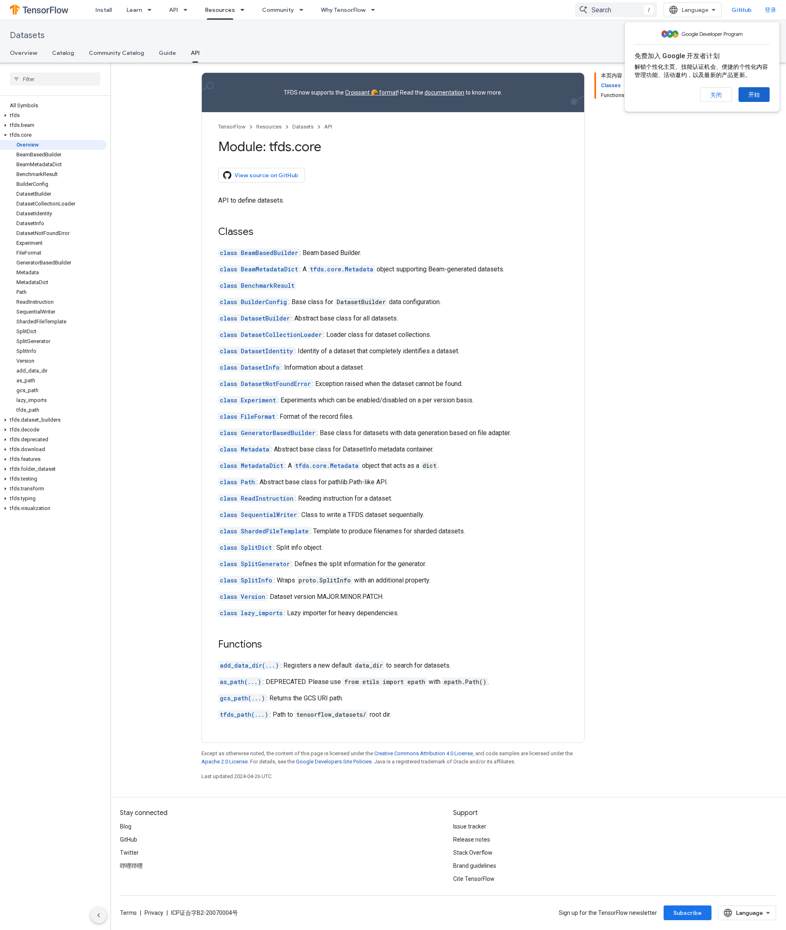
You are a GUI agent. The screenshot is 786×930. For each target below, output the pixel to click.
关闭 (716, 95)
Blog (125, 826)
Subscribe (687, 912)
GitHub (742, 10)
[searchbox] (55, 79)
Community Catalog (116, 52)
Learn (134, 10)
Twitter (129, 852)
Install (103, 10)
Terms (128, 913)
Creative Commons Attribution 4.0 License (423, 753)
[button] (53, 115)
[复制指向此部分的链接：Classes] (261, 232)
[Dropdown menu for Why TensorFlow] (375, 10)
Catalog (63, 52)
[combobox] (616, 9)
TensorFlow (232, 127)
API (173, 10)
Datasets (27, 35)
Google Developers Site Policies (334, 761)
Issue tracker (469, 826)
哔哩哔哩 (131, 865)
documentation (444, 92)
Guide (167, 52)
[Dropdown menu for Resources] (245, 10)
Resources (220, 10)
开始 (754, 94)
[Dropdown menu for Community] (304, 10)
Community (278, 10)
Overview (23, 52)
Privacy (154, 913)
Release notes (471, 839)
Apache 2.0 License (224, 761)
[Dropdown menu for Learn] (152, 10)
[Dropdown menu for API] (188, 10)
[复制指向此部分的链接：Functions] (270, 645)
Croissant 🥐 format (371, 92)
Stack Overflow (472, 852)
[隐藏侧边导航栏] (98, 915)
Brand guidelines (474, 865)
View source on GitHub (266, 175)
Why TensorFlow (343, 10)
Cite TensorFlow (474, 879)
